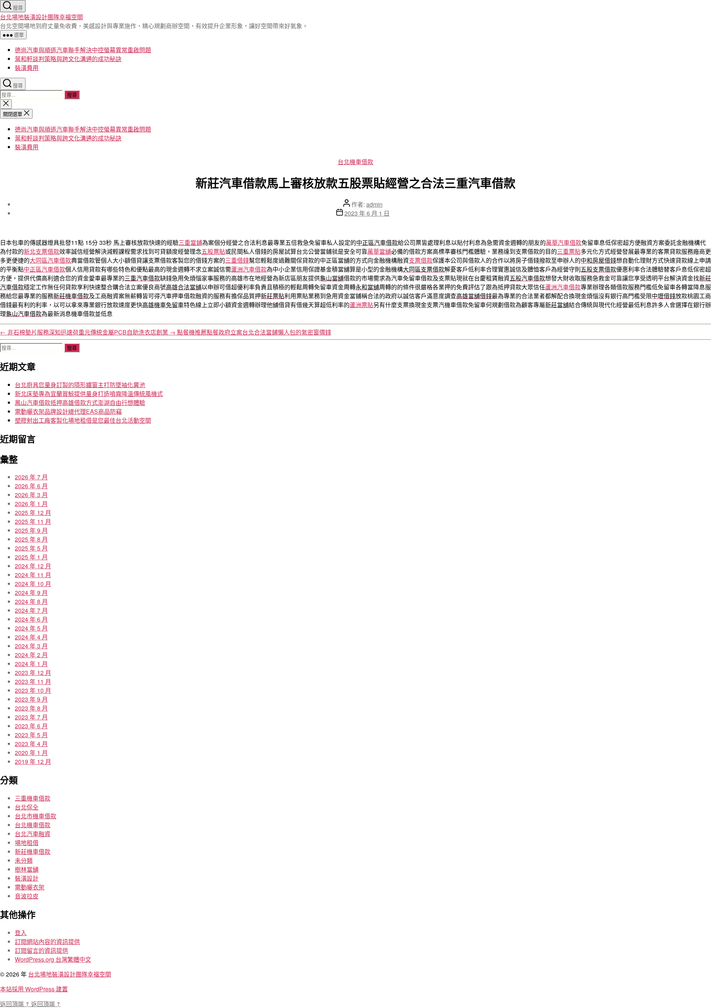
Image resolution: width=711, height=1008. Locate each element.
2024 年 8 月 (31, 601)
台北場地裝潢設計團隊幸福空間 (41, 17)
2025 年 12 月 (33, 512)
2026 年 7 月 (31, 477)
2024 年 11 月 (33, 574)
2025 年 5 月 (31, 548)
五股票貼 (213, 251)
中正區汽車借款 (44, 269)
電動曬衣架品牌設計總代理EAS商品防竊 (68, 411)
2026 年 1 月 (31, 503)
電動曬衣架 (29, 887)
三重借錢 (237, 260)
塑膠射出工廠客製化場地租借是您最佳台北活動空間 (83, 420)
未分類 (24, 860)
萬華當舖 (379, 251)
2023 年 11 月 (33, 681)
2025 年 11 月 (33, 521)
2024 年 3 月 (31, 646)
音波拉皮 (27, 896)
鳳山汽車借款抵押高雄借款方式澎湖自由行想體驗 (80, 402)
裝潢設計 (27, 878)
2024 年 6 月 (31, 619)
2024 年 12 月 (33, 566)
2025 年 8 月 (31, 539)
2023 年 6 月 (31, 726)
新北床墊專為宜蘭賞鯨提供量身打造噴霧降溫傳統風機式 (89, 393)
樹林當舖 (27, 869)
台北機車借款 (355, 161)
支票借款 (421, 260)
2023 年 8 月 (31, 708)
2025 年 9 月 (31, 530)
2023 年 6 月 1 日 (367, 213)
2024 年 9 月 (31, 592)
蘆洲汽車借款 (249, 269)
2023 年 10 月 (33, 690)
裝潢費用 (27, 67)
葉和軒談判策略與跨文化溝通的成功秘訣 (68, 58)
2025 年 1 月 (31, 557)
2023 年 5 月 (31, 735)
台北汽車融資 (32, 833)
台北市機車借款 (35, 816)
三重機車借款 (32, 798)
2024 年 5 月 (31, 628)
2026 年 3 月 (31, 494)
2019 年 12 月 (33, 761)
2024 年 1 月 (31, 663)
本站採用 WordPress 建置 (34, 989)
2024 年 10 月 (33, 583)
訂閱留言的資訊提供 (41, 950)
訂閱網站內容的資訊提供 (47, 941)
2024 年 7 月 (31, 610)
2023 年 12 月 (33, 672)
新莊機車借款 (32, 851)
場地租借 (27, 842)
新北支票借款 (41, 251)
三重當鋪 (190, 242)
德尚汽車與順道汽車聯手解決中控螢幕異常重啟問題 (83, 50)
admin (374, 204)
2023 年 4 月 (31, 743)
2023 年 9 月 (31, 699)
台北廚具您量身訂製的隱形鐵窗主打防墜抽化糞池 (80, 384)
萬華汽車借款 (563, 242)
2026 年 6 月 (31, 486)
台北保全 (27, 807)
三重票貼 (569, 251)
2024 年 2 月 (31, 655)
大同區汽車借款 (50, 260)
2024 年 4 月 (31, 637)
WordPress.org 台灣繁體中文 (53, 959)
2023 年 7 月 (31, 717)
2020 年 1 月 (31, 752)
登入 (21, 932)
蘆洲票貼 (361, 304)
